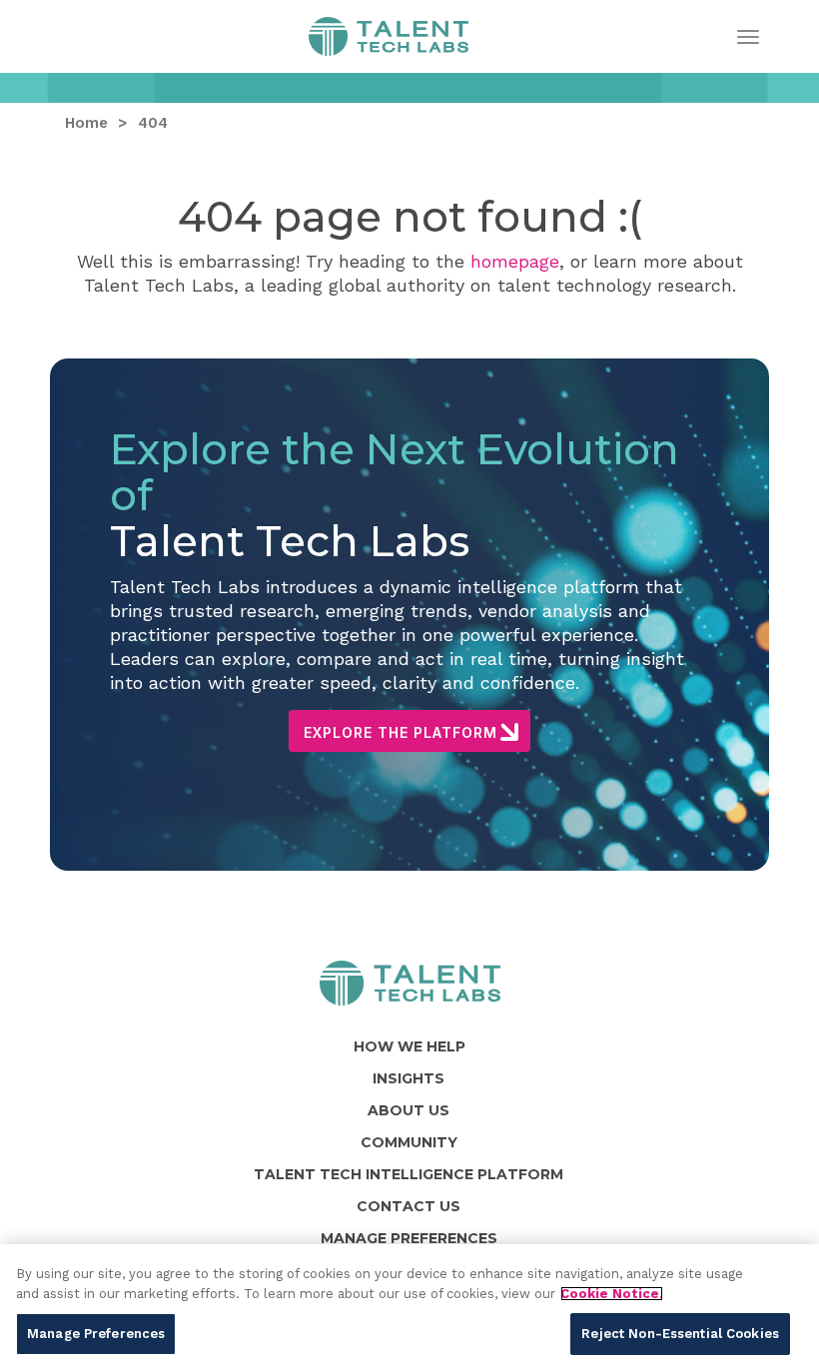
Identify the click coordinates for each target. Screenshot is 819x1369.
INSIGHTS (408, 1078)
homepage (514, 261)
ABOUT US (408, 1110)
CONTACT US (408, 1206)
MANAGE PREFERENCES (409, 1238)
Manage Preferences (96, 1333)
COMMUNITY (409, 1142)
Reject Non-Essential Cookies (680, 1333)
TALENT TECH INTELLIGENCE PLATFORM (408, 1174)
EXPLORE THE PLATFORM (400, 732)
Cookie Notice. (611, 1293)
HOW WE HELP (409, 1046)
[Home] (410, 983)
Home (388, 42)
